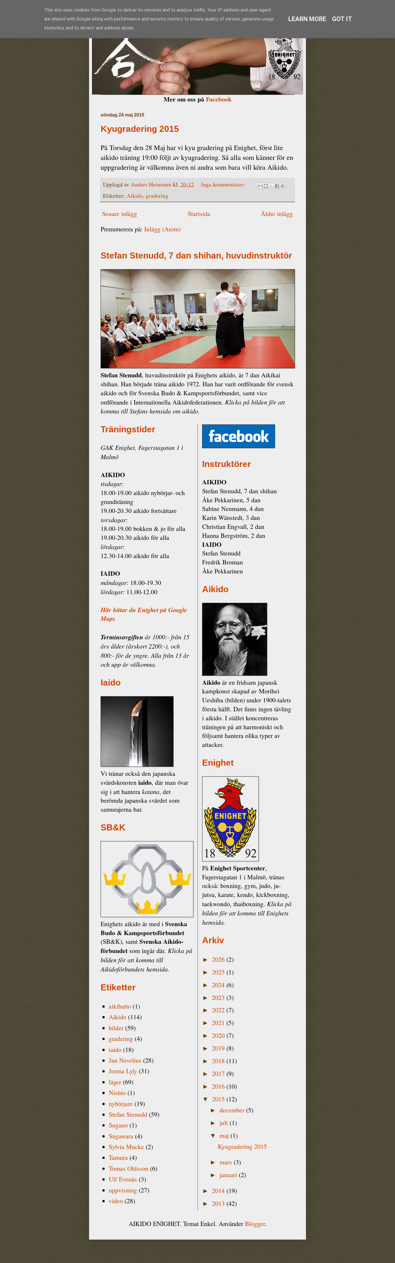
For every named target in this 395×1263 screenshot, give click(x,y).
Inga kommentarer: (224, 184)
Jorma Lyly (123, 1071)
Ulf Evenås (123, 1179)
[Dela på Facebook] (277, 186)
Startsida (199, 213)
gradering (157, 196)
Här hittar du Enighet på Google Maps (144, 614)
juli (224, 1122)
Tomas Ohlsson (128, 1168)
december (232, 1110)
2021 (219, 1022)
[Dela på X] (271, 186)
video (116, 1200)
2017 (219, 1073)
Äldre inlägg (277, 213)
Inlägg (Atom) (162, 229)
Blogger (255, 1223)
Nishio (117, 1092)
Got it (342, 19)
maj (224, 1135)
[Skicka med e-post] (260, 186)
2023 (219, 997)
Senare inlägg (119, 213)
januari (229, 1174)
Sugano (118, 1125)
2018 (219, 1061)
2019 (219, 1048)
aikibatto (120, 1006)
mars (226, 1162)
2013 (219, 1203)
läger (115, 1082)
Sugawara (121, 1136)
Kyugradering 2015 (140, 129)
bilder (116, 1028)
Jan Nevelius (125, 1060)
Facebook (219, 99)
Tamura (118, 1157)
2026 (219, 959)
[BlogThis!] (266, 186)
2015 (219, 1099)
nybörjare (121, 1103)
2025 (219, 972)
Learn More (307, 19)
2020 (219, 1035)
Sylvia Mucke (126, 1146)
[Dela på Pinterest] (282, 186)
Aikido (135, 196)
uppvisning (123, 1190)
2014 (219, 1190)
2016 (219, 1086)
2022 (219, 1010)
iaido (115, 1049)
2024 (219, 985)
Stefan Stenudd (128, 1114)
